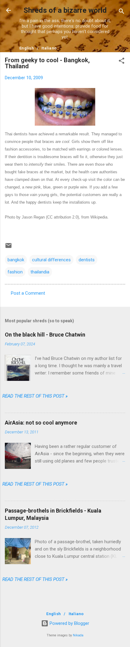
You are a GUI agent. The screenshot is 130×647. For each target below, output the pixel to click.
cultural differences (51, 260)
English (26, 48)
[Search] (121, 12)
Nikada (78, 635)
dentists (87, 260)
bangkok (16, 260)
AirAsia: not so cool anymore (41, 422)
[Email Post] (8, 247)
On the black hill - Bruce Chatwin (45, 334)
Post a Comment (28, 293)
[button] (121, 61)
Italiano (49, 48)
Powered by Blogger (68, 623)
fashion (15, 272)
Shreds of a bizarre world (65, 10)
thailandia (40, 272)
